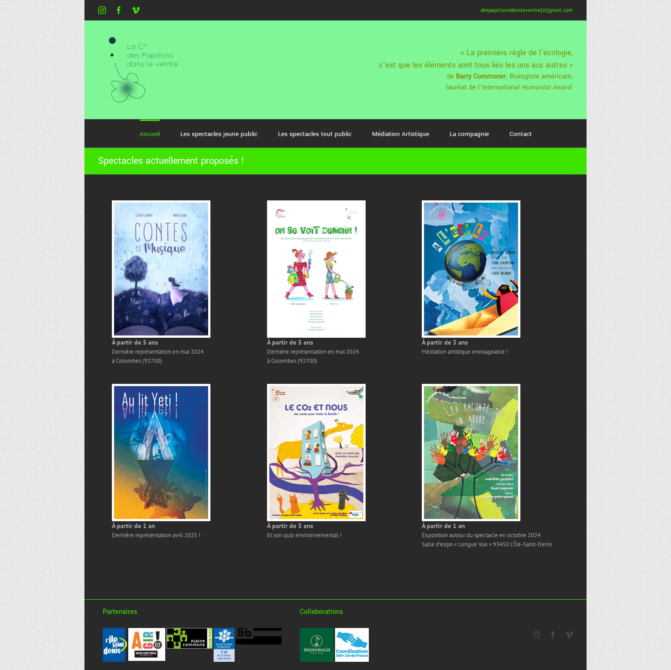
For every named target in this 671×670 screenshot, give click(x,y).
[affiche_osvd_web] (316, 205)
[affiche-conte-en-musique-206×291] (161, 205)
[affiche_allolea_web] (471, 205)
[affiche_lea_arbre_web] (471, 389)
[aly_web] (161, 389)
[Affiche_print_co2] (316, 389)
